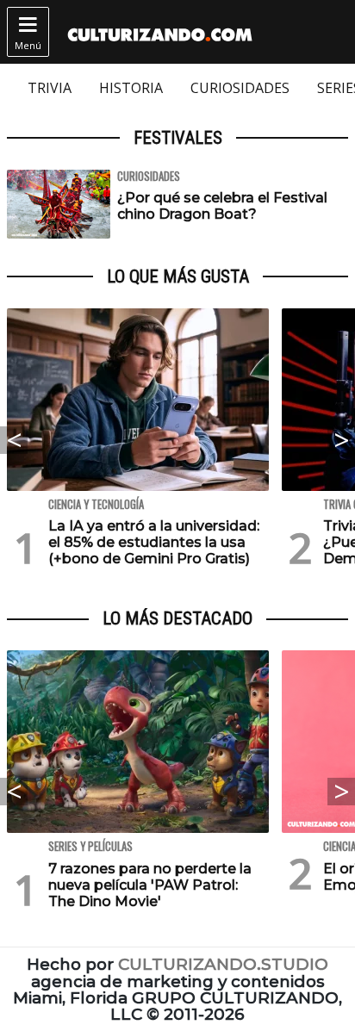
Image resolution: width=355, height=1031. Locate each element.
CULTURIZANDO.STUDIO (223, 964)
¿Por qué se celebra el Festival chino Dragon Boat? (222, 205)
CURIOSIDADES (240, 87)
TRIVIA (50, 87)
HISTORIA (131, 87)
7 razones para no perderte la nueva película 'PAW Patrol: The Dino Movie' (150, 885)
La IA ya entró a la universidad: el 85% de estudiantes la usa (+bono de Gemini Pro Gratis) (153, 542)
